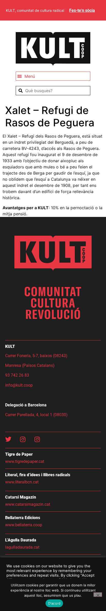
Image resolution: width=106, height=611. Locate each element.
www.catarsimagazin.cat (27, 504)
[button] (53, 76)
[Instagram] (23, 439)
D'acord (54, 603)
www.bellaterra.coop (23, 524)
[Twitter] (8, 439)
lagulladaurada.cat (22, 547)
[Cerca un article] (53, 90)
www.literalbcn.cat (22, 482)
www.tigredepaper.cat (24, 461)
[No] (97, 594)
